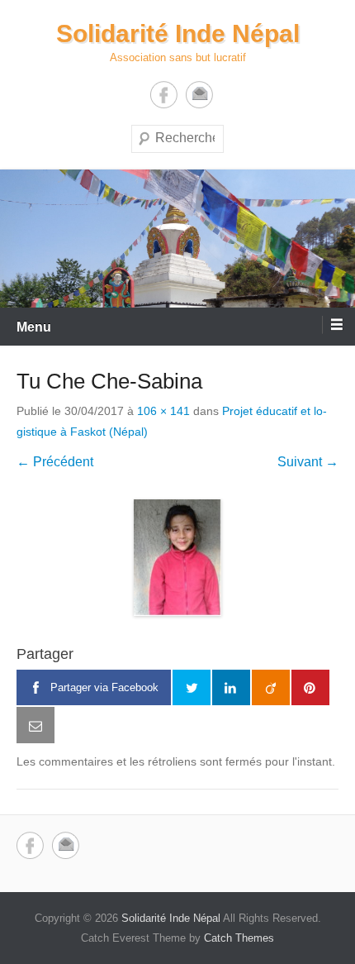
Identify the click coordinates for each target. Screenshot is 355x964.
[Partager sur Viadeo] (271, 688)
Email (199, 94)
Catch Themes (239, 938)
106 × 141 (163, 411)
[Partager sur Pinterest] (310, 688)
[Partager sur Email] (35, 725)
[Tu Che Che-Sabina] (177, 557)
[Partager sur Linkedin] (231, 688)
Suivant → (307, 462)
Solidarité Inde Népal (178, 33)
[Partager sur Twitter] (192, 688)
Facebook (164, 94)
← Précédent (55, 462)
